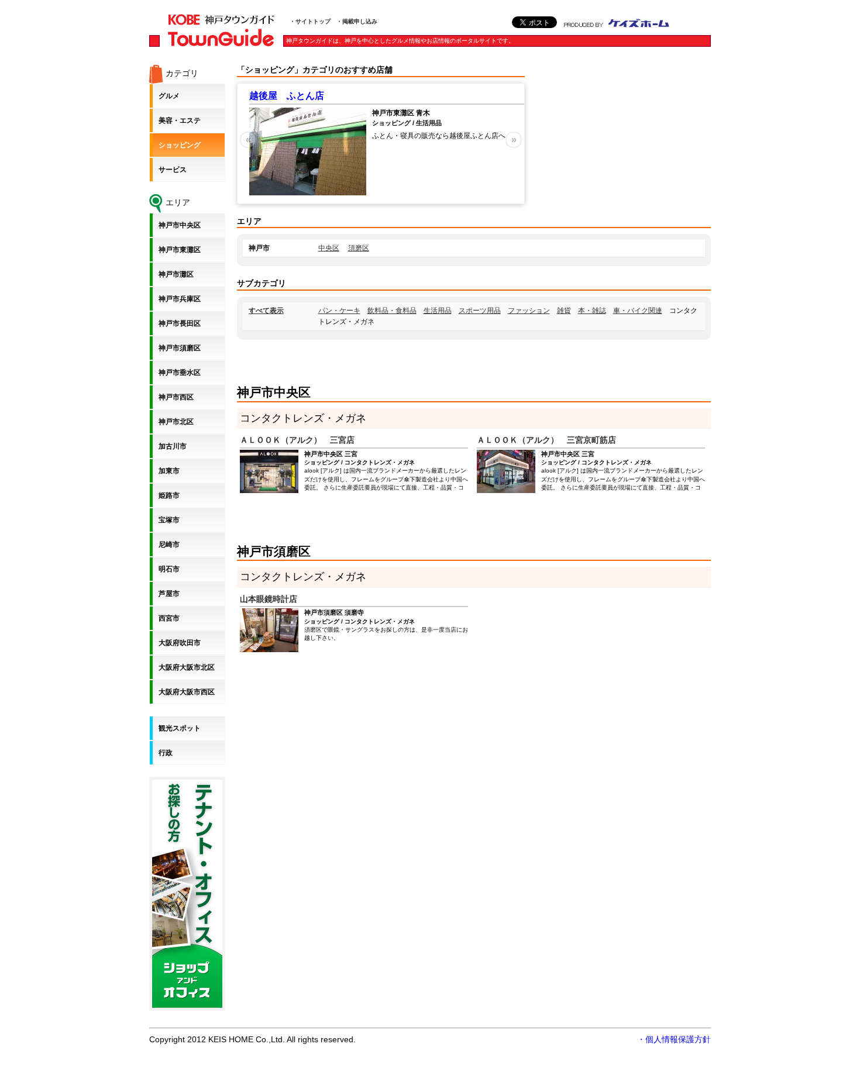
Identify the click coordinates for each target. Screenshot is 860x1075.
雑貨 (564, 310)
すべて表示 (266, 310)
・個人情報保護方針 (674, 1039)
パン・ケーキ (339, 310)
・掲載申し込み (356, 21)
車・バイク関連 (637, 310)
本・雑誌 (592, 310)
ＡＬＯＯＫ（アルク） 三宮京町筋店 (546, 440)
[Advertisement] (623, 137)
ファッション (529, 310)
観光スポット (180, 728)
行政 (166, 753)
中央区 (328, 248)
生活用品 (438, 310)
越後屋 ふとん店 (286, 96)
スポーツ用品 (480, 310)
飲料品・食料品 (392, 310)
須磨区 (358, 248)
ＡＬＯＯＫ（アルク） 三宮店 (297, 440)
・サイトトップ (310, 21)
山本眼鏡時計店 (268, 599)
